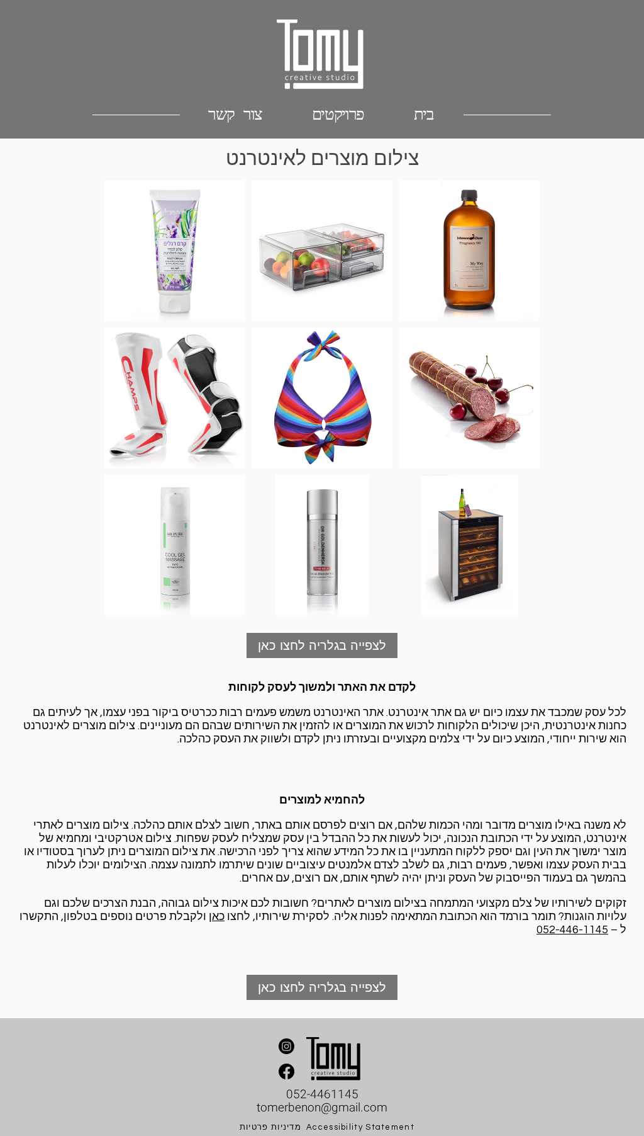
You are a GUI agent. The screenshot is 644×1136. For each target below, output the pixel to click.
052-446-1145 (572, 930)
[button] (338, 114)
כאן (217, 917)
